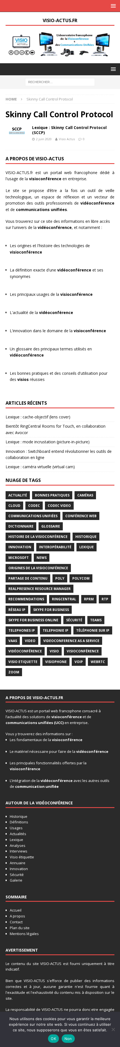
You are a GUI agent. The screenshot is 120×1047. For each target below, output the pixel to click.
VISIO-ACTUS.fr (19, 172)
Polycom (81, 578)
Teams (96, 620)
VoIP (79, 661)
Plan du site (20, 927)
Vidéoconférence (25, 651)
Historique (86, 536)
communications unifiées (29, 722)
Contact (16, 921)
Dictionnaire (20, 526)
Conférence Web (81, 516)
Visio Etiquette (22, 661)
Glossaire (50, 526)
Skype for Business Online (33, 620)
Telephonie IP (55, 630)
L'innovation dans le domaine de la (58, 330)
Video (30, 640)
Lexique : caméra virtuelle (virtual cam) (40, 466)
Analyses (17, 845)
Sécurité (74, 620)
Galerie (16, 880)
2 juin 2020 (44, 139)
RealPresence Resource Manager (39, 588)
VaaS (12, 640)
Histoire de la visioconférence (38, 536)
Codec (34, 505)
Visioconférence (83, 651)
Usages (16, 827)
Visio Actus (67, 139)
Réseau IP (16, 609)
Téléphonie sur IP (92, 630)
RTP (105, 599)
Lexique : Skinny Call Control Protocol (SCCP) (69, 130)
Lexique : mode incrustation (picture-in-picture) (48, 441)
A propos (17, 916)
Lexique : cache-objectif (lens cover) (38, 417)
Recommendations (26, 599)
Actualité (17, 495)
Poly (59, 578)
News (42, 557)
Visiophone (56, 661)
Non (68, 1038)
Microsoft (18, 557)
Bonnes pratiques (52, 495)
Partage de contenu (27, 578)
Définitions (19, 822)
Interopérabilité (55, 547)
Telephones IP (21, 630)
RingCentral (64, 599)
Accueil (15, 910)
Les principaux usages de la (51, 294)
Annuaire (17, 862)
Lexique (86, 547)
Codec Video (59, 505)
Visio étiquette (22, 856)
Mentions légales (24, 933)
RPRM (89, 599)
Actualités (18, 833)
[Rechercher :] (60, 81)
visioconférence (45, 178)
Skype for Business (51, 609)
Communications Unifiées (32, 516)
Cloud (14, 505)
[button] (112, 5)
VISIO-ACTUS (16, 710)
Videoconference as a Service (71, 640)
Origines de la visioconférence (38, 568)
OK (53, 1038)
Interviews (18, 851)
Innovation (19, 547)
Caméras (85, 495)
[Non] (113, 1029)
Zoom (13, 672)
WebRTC (98, 661)
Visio (54, 651)
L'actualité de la (41, 312)
